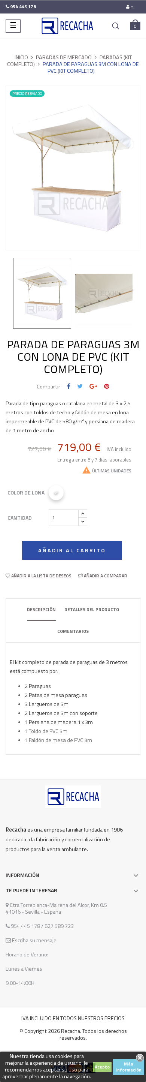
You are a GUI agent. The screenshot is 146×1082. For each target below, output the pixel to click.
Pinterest (106, 386)
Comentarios (73, 631)
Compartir (68, 386)
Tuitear (80, 386)
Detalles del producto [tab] (91, 609)
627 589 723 (58, 926)
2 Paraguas (38, 686)
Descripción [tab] (41, 609)
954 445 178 (25, 926)
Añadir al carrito (72, 550)
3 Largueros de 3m (47, 704)
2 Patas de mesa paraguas (56, 695)
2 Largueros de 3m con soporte (61, 713)
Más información (129, 1066)
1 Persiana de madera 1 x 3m (59, 722)
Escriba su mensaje (34, 940)
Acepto (102, 1066)
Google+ (93, 386)
